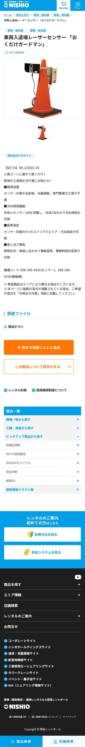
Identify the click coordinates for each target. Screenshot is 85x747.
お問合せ (11, 626)
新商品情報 (13, 445)
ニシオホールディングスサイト (29, 647)
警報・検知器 (15, 30)
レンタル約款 (17, 390)
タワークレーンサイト (23, 672)
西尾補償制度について (51, 390)
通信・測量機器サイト (23, 653)
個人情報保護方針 (18, 716)
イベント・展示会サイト (25, 679)
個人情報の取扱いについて (45, 716)
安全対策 (11, 472)
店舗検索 (11, 605)
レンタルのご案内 (18, 615)
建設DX (10, 481)
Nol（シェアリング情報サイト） (30, 685)
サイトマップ (69, 716)
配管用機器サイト (20, 660)
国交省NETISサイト (19, 155)
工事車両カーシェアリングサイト (31, 666)
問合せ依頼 (63, 8)
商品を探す (12, 584)
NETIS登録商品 (16, 52)
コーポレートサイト (22, 640)
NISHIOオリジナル (18, 463)
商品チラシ (16, 326)
